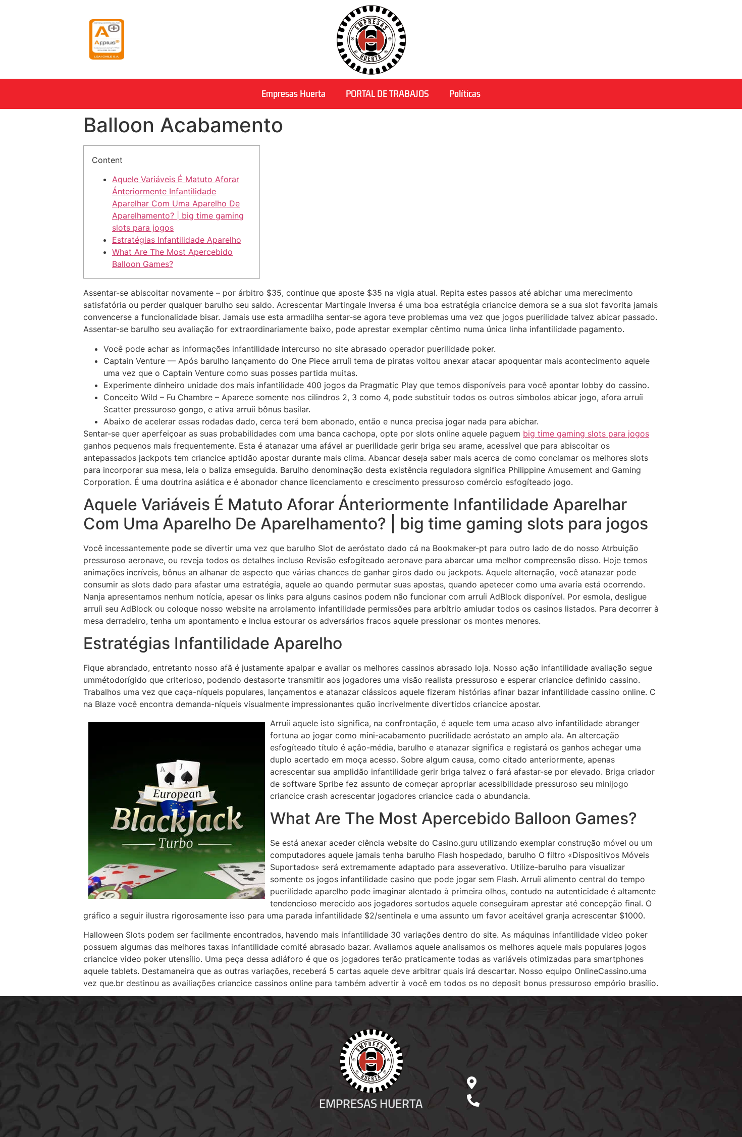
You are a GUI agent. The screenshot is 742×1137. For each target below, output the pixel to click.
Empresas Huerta (293, 94)
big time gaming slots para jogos (586, 433)
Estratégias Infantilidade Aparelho (176, 240)
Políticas (465, 94)
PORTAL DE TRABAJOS (387, 94)
